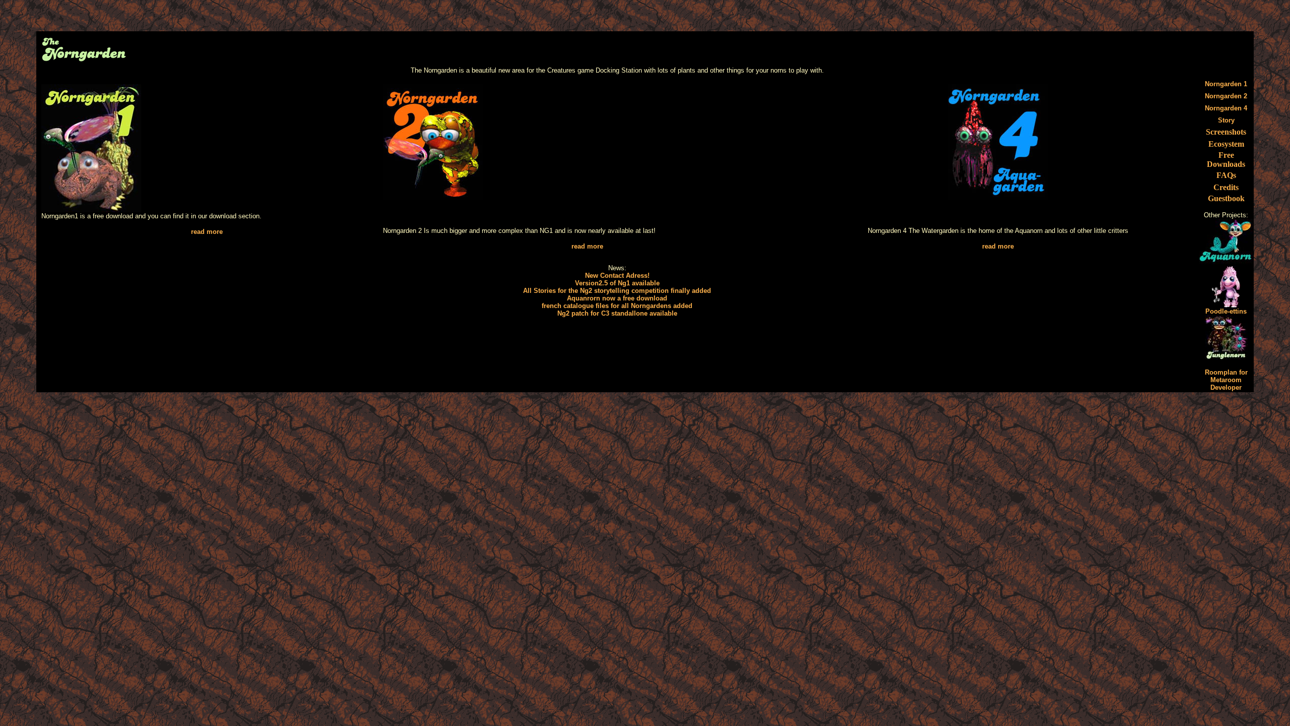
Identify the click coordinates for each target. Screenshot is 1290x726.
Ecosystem (1226, 144)
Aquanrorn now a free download (617, 298)
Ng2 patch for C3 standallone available (617, 313)
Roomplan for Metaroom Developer (1226, 380)
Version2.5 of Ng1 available (617, 283)
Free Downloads (1226, 159)
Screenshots (1226, 132)
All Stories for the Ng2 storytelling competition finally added (617, 290)
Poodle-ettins (1226, 311)
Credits (1226, 187)
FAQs (1226, 175)
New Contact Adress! (617, 275)
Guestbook (1226, 198)
